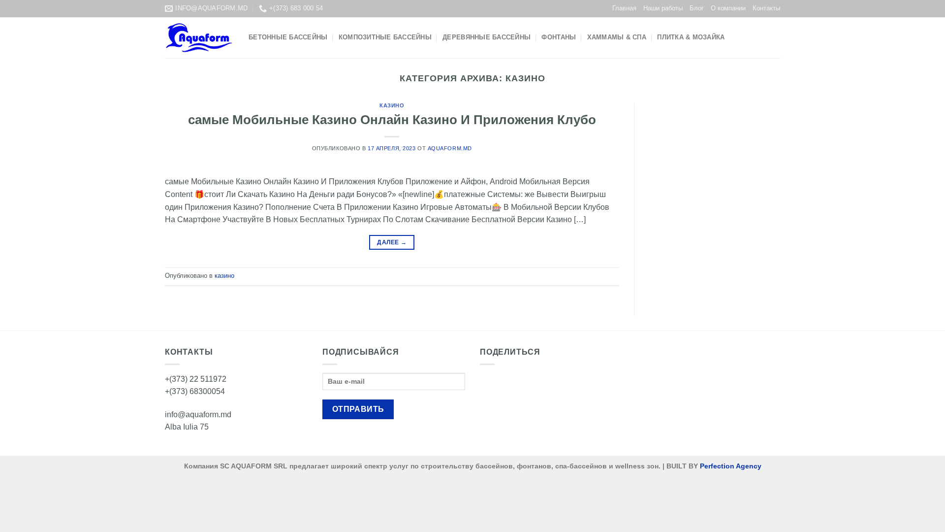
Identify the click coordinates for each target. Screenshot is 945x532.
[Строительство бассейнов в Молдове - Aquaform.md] (199, 37)
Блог (697, 8)
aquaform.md (450, 148)
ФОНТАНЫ (558, 37)
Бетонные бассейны (288, 37)
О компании (728, 8)
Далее (392, 242)
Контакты (766, 8)
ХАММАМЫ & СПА (616, 37)
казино (391, 105)
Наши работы (663, 8)
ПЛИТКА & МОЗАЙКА (690, 37)
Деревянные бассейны (486, 37)
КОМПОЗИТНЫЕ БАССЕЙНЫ (385, 37)
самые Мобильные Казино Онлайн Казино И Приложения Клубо (392, 120)
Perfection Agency (730, 466)
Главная (624, 8)
